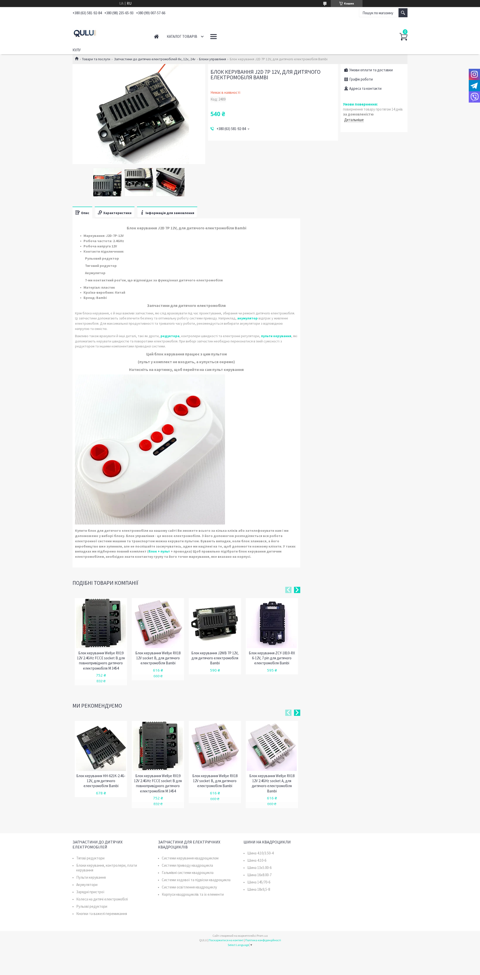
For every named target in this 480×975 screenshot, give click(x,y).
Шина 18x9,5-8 (258, 889)
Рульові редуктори (91, 906)
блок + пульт (159, 551)
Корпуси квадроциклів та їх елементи (193, 894)
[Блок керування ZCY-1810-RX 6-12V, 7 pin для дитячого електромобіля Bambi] (272, 623)
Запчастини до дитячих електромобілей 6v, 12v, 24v (155, 59)
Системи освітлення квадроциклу (189, 887)
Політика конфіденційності (263, 940)
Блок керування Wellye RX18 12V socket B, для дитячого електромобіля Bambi (157, 658)
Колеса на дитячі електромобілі (102, 899)
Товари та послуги (96, 59)
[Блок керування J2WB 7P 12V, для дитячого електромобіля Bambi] (215, 623)
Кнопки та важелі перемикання (101, 913)
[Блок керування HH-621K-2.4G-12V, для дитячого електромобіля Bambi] (101, 746)
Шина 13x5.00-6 (259, 867)
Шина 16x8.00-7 (259, 874)
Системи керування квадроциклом (190, 858)
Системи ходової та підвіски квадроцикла (196, 879)
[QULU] (107, 32)
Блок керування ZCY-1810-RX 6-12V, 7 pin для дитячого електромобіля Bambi (272, 658)
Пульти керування (91, 877)
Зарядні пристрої (90, 891)
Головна (156, 36)
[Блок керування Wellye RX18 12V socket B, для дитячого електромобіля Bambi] (158, 623)
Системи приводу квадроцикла (187, 865)
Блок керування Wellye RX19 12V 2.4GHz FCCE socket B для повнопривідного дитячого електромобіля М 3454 (101, 661)
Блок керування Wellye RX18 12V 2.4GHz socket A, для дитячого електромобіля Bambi (271, 783)
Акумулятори (87, 884)
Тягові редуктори (90, 858)
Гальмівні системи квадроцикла (188, 872)
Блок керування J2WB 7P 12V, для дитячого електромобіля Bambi (214, 658)
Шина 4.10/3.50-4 (260, 853)
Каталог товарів (182, 36)
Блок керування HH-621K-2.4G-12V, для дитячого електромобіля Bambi (101, 780)
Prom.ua (262, 935)
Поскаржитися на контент (226, 940)
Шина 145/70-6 (258, 882)
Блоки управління (212, 59)
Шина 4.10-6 (256, 860)
